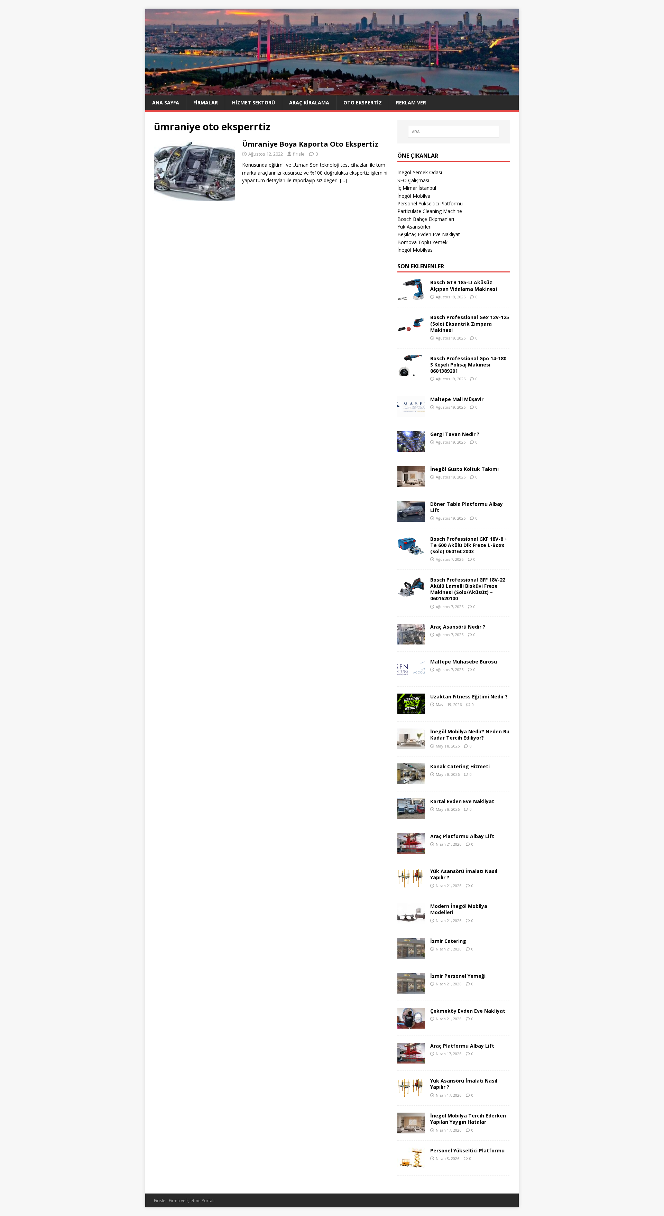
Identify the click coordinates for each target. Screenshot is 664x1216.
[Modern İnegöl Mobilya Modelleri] (411, 920)
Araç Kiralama (309, 102)
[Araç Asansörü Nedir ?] (411, 640)
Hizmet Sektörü (253, 102)
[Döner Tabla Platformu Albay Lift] (411, 517)
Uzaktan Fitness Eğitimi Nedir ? (469, 696)
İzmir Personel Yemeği (458, 976)
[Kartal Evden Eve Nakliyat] (411, 815)
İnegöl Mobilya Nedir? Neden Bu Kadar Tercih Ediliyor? (469, 734)
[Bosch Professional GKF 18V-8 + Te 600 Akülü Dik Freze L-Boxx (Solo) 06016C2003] (411, 552)
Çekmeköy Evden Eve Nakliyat (467, 1011)
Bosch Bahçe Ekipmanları (425, 219)
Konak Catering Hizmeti (460, 766)
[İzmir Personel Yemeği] (411, 989)
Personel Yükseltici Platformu (430, 203)
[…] (343, 180)
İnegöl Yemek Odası (419, 172)
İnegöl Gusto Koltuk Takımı (464, 469)
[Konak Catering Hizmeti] (411, 780)
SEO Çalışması (413, 180)
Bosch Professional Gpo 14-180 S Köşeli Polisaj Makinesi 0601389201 (468, 364)
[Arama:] (454, 132)
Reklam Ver (411, 102)
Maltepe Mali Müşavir (456, 399)
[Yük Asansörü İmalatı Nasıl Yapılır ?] (411, 885)
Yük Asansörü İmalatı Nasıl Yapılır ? (463, 874)
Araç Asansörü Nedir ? (457, 626)
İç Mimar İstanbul (416, 188)
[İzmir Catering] (411, 955)
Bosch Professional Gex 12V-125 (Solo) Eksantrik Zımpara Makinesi (469, 323)
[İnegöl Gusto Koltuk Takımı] (411, 482)
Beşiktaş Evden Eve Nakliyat (428, 234)
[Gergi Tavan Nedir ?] (411, 447)
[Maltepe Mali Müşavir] (411, 412)
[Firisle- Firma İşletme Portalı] (332, 91)
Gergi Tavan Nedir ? (454, 434)
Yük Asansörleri (414, 226)
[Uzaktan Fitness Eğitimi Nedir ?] (411, 710)
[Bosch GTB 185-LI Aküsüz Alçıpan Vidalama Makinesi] (411, 296)
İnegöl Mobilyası (415, 250)
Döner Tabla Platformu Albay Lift (466, 507)
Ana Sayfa (165, 102)
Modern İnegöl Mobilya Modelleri (458, 909)
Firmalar (205, 102)
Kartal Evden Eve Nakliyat (462, 801)
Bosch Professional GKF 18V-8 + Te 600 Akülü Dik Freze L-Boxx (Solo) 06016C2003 (469, 545)
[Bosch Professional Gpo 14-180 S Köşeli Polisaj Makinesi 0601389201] (411, 372)
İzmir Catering (448, 941)
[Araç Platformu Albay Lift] (411, 850)
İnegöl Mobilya (413, 196)
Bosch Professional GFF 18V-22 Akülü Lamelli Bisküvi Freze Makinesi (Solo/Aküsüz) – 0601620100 (467, 589)
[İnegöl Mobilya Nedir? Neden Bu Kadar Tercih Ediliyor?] (411, 745)
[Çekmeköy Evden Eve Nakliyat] (411, 1024)
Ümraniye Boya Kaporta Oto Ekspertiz (310, 144)
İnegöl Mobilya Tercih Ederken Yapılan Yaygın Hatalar (468, 1118)
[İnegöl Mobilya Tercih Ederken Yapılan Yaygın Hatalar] (411, 1129)
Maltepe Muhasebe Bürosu (463, 661)
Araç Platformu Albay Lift (462, 836)
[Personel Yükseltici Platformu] (411, 1164)
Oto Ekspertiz (362, 102)
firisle (299, 154)
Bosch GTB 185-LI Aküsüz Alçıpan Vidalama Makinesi (463, 285)
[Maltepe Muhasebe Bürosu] (411, 675)
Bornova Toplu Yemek (422, 242)
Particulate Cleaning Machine (429, 211)
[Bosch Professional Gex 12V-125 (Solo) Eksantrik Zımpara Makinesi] (411, 331)
